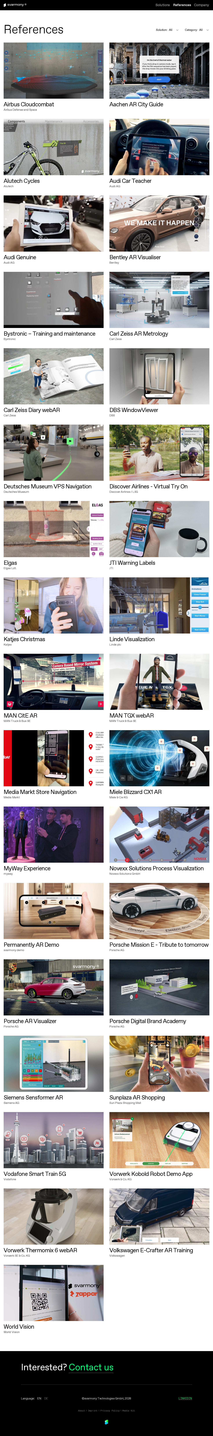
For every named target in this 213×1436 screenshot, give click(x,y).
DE (46, 1399)
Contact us (91, 1368)
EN (39, 1399)
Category (191, 30)
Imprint (93, 1410)
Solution (161, 30)
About (81, 1410)
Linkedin (185, 1398)
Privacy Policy (110, 1410)
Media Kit (128, 1410)
